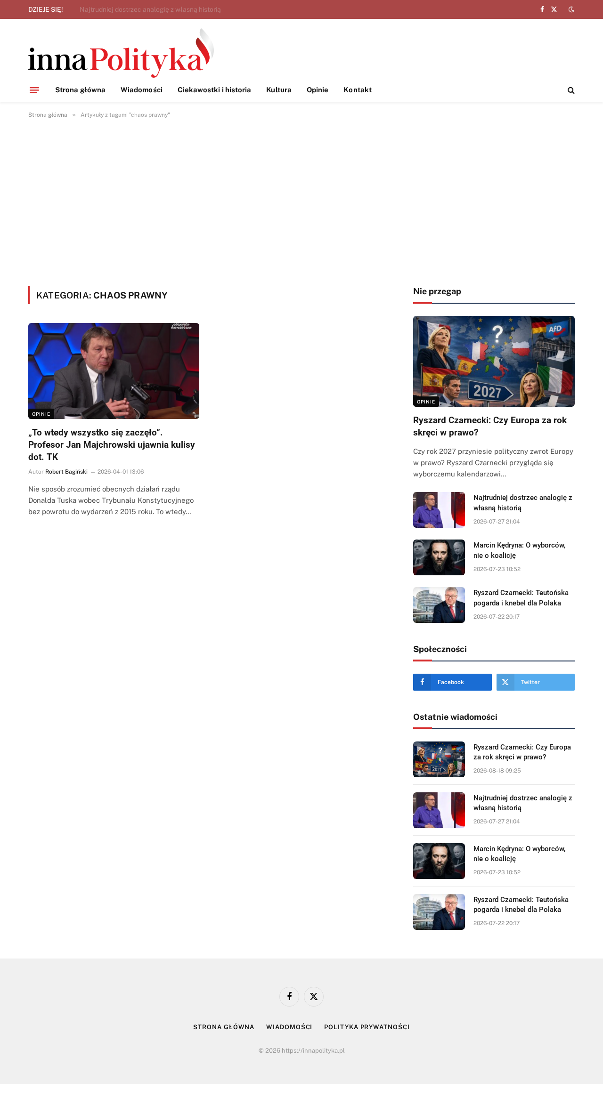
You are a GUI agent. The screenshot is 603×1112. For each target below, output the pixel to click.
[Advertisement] (301, 200)
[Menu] (34, 90)
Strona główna (80, 90)
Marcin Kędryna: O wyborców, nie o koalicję (519, 550)
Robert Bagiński (66, 471)
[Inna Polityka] (121, 53)
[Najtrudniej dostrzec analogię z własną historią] (439, 510)
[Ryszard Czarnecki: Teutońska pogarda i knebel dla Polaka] (439, 605)
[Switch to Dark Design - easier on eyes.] (570, 9)
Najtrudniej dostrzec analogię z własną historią (150, 9)
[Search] (570, 90)
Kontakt (357, 90)
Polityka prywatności (366, 1027)
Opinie (317, 90)
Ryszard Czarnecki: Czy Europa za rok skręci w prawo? (490, 426)
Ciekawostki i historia (215, 90)
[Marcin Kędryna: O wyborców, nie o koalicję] (439, 557)
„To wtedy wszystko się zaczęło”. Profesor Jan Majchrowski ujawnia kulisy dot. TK (111, 444)
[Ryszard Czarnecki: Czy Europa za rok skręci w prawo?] (494, 361)
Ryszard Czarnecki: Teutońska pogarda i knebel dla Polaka (521, 597)
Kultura (279, 90)
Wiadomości (142, 90)
